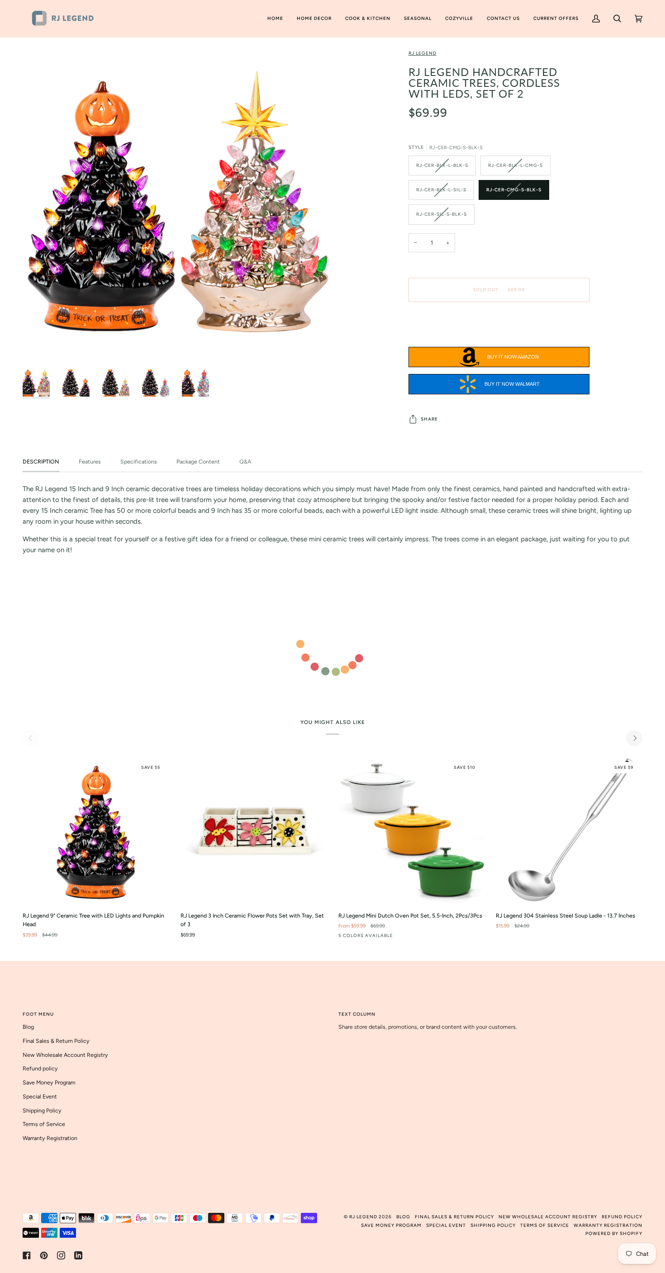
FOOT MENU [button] (38, 1014)
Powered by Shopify (613, 1233)
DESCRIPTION (41, 461)
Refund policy (40, 1068)
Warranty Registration (50, 1138)
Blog (28, 1026)
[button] (314, 18)
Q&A (245, 461)
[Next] (634, 738)
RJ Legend (422, 53)
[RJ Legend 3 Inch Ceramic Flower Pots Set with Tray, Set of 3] (253, 830)
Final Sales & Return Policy (56, 1040)
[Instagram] (61, 1255)
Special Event (40, 1096)
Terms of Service (44, 1124)
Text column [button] (356, 1014)
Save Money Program (49, 1082)
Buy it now (499, 328)
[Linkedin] (78, 1255)
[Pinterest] (44, 1255)
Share (429, 419)
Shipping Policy (42, 1110)
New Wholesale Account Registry (65, 1054)
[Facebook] (27, 1255)
